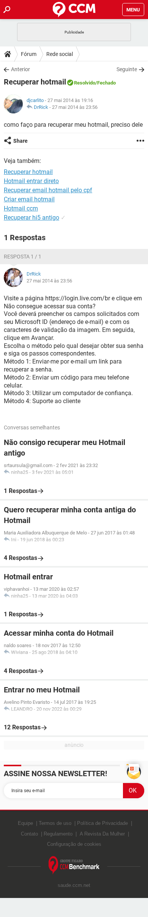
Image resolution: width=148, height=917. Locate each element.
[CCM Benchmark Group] (74, 865)
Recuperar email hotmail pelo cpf (48, 190)
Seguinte (127, 69)
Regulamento (58, 834)
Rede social (59, 54)
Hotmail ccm (21, 208)
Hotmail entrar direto (31, 181)
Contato (29, 834)
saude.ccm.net (74, 885)
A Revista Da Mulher (102, 834)
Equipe (25, 823)
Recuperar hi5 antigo (31, 217)
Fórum (28, 54)
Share (20, 141)
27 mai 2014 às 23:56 (75, 107)
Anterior (20, 69)
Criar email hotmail (29, 199)
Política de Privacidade (102, 823)
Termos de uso (55, 823)
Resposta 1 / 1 (22, 257)
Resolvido (84, 83)
